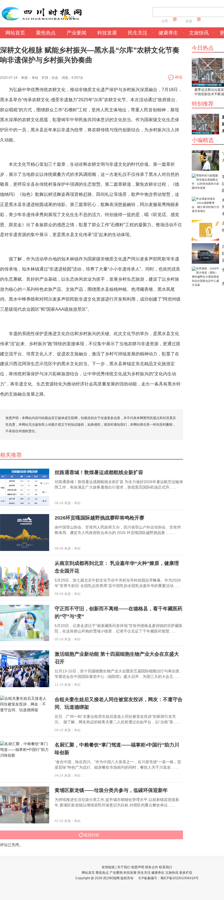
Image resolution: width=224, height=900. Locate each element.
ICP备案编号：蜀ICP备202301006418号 (168, 878)
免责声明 (137, 867)
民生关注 (138, 33)
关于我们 (123, 867)
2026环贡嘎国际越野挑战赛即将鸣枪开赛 (99, 518)
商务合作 (151, 867)
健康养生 (168, 33)
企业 (188, 21)
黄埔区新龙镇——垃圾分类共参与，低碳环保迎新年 (111, 790)
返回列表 (91, 835)
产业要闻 (76, 33)
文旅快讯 (199, 33)
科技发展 (107, 33)
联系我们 (165, 867)
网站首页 (15, 33)
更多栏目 (185, 873)
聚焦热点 (46, 33)
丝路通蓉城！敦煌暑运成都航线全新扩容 (99, 472)
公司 (164, 21)
